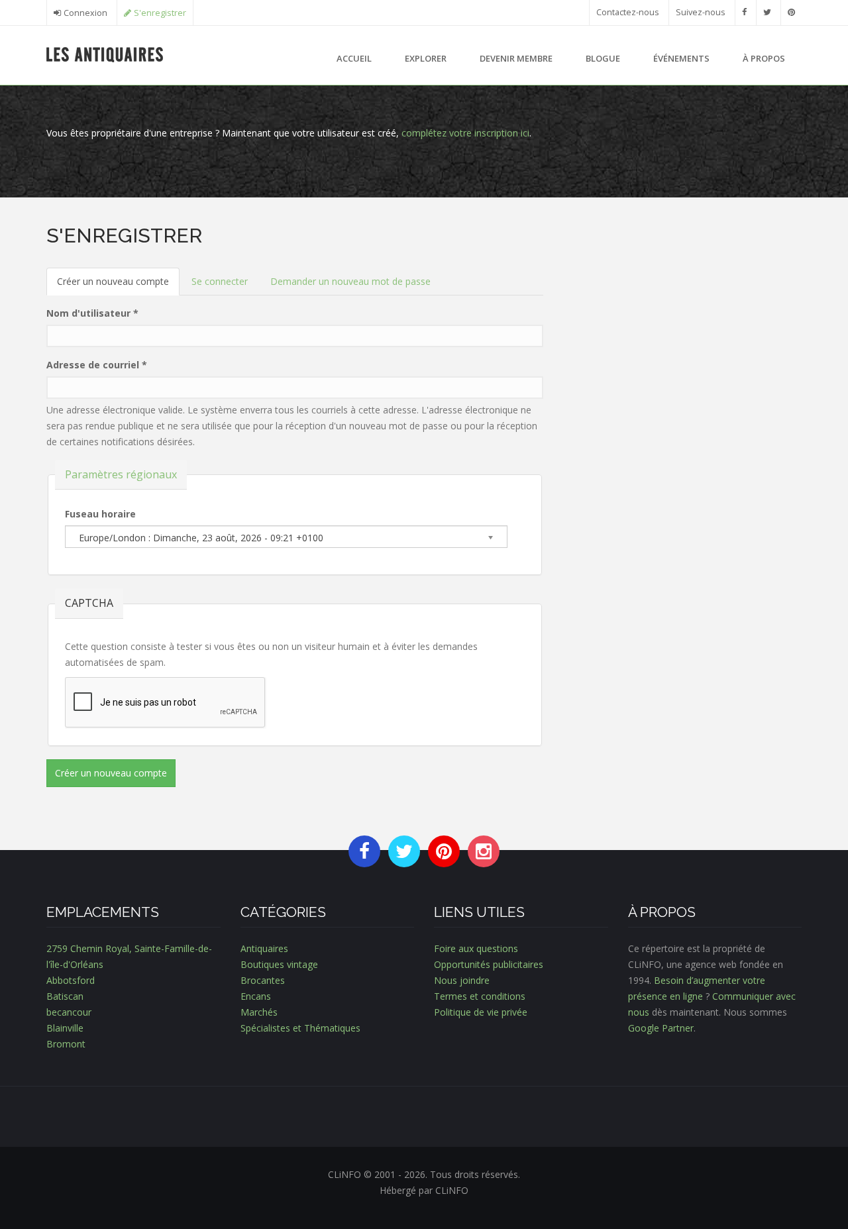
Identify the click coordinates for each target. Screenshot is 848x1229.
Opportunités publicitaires (488, 964)
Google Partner (661, 1028)
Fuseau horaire (100, 514)
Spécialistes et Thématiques (300, 1028)
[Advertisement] (682, 316)
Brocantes (262, 980)
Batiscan (64, 996)
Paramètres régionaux (121, 474)
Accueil (354, 58)
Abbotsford (70, 980)
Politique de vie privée (480, 1012)
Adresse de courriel (96, 364)
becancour (68, 1012)
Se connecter (219, 281)
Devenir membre (516, 58)
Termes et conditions (479, 996)
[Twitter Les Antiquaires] (767, 12)
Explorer (426, 58)
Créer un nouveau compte (118, 285)
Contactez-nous (627, 12)
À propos (764, 58)
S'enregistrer (160, 13)
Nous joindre (462, 980)
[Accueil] (105, 53)
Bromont (65, 1044)
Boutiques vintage (279, 964)
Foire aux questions (476, 948)
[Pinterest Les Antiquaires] (791, 12)
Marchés (259, 1012)
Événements (681, 58)
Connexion (85, 13)
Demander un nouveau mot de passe (350, 281)
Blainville (64, 1028)
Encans (255, 996)
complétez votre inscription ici (465, 133)
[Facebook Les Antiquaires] (744, 12)
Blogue (603, 58)
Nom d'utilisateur (92, 313)
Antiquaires (264, 948)
